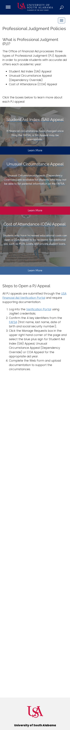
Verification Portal (38, 309)
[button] (62, 7)
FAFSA (13, 322)
